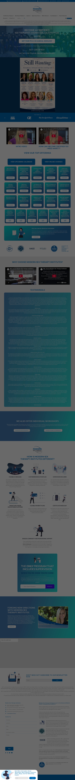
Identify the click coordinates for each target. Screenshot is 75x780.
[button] (36, 770)
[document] (37, 390)
